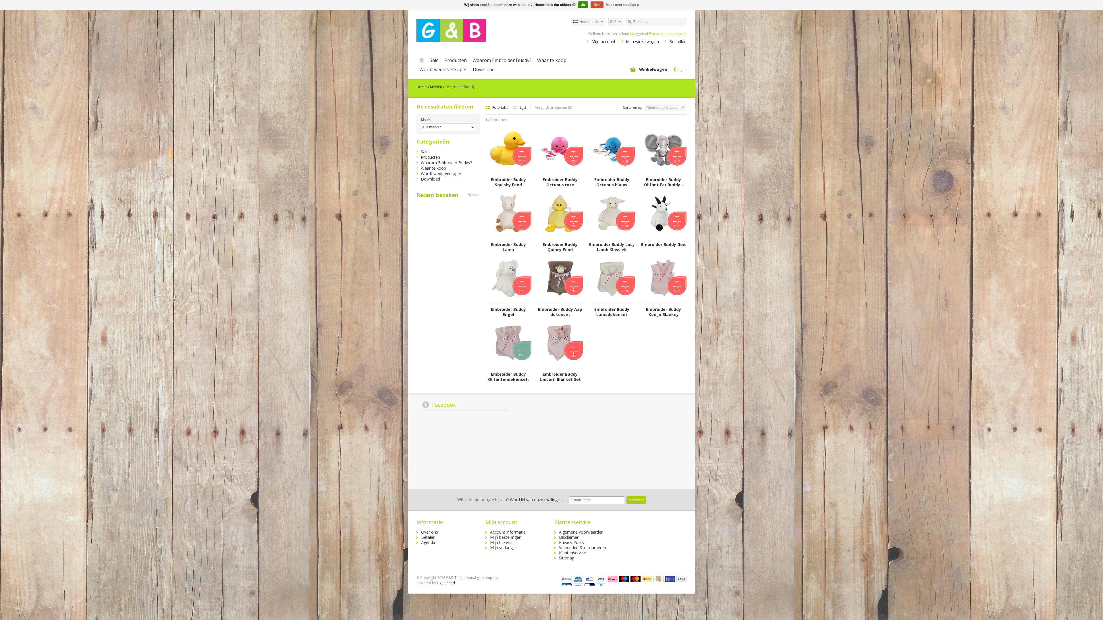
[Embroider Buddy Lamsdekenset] (612, 301)
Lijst (523, 107)
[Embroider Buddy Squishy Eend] (508, 171)
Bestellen (678, 41)
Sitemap (566, 558)
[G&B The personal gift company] (484, 30)
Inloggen (637, 33)
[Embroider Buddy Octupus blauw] (612, 171)
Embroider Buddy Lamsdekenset (611, 312)
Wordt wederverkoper (443, 69)
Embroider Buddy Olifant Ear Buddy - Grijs (663, 182)
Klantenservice (572, 552)
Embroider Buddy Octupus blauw (611, 182)
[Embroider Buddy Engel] (508, 301)
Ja (583, 5)
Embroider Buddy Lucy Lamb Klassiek (612, 247)
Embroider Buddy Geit (663, 244)
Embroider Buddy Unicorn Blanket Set (560, 377)
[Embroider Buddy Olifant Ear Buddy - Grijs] (664, 171)
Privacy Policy (571, 542)
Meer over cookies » (622, 5)
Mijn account (603, 41)
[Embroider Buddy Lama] (508, 236)
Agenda (428, 542)
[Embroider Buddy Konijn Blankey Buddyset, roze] (664, 301)
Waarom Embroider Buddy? (502, 60)
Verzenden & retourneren (582, 547)
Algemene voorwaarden (581, 532)
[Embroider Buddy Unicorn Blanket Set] (560, 366)
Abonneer (636, 500)
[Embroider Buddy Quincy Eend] (560, 236)
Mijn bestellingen (505, 537)
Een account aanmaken (668, 33)
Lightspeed (446, 582)
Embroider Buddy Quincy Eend (560, 247)
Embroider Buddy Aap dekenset (560, 312)
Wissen (474, 194)
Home (421, 60)
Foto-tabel (501, 107)
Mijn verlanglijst (504, 547)
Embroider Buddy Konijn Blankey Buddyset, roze (663, 312)
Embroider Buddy (460, 86)
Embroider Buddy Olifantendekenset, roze (508, 377)
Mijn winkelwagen (642, 41)
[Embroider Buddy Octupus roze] (560, 171)
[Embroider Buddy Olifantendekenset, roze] (508, 366)
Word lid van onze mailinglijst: (511, 499)
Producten (455, 60)
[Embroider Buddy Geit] (664, 236)
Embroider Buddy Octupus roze (560, 182)
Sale (434, 60)
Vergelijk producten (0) (553, 107)
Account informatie (508, 532)
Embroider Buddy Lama (508, 247)
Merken (436, 86)
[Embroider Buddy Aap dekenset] (560, 301)
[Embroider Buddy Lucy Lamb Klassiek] (612, 236)
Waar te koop (551, 60)
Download (484, 69)
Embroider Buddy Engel (508, 312)
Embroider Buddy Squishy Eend (508, 182)
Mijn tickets (500, 542)
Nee (597, 5)
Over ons (429, 532)
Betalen (428, 537)
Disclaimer (569, 537)
